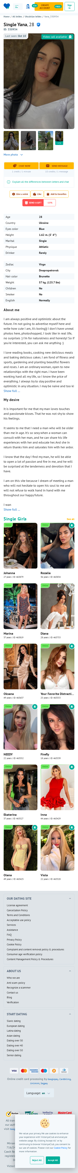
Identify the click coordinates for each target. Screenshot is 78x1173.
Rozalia (46, 573)
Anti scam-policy (16, 982)
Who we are (13, 977)
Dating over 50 (15, 1050)
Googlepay (53, 1079)
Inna (44, 815)
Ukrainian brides (33, 16)
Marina (8, 633)
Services (11, 925)
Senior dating (14, 1055)
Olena (8, 875)
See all (70, 519)
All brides (17, 16)
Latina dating (14, 1030)
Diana (44, 633)
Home (7, 16)
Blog (9, 997)
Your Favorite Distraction (57, 694)
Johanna (9, 573)
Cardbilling (65, 1079)
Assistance (12, 930)
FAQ (9, 934)
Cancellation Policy (17, 910)
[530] (29, 6)
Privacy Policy (14, 939)
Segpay (44, 1083)
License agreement (17, 905)
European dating (16, 1026)
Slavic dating (14, 1021)
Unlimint (34, 1083)
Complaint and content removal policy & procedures (35, 949)
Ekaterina (10, 815)
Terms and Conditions (18, 915)
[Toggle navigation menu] (18, 6)
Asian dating (13, 1035)
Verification (13, 1002)
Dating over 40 (15, 1045)
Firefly (45, 754)
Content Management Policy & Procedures (30, 959)
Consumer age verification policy (24, 954)
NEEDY (8, 754)
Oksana (9, 694)
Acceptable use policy (19, 920)
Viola (44, 875)
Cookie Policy (60, 1147)
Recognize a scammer (19, 987)
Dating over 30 (15, 1040)
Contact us (12, 992)
